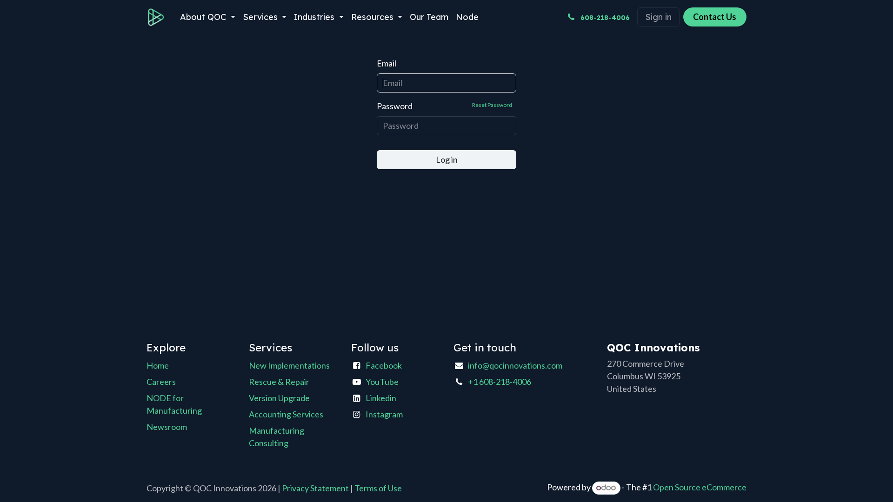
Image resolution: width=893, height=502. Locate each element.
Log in (447, 159)
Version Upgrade (279, 398)
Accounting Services (286, 414)
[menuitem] (207, 17)
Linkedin (381, 398)
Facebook (384, 365)
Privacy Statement (315, 488)
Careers (161, 381)
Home (158, 365)
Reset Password (492, 104)
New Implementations (289, 365)
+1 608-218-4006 (499, 381)
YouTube (382, 381)
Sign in (658, 17)
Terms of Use (378, 488)
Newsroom (167, 427)
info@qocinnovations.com (515, 365)
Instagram (384, 414)
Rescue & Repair (279, 381)
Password (444, 106)
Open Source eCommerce (699, 487)
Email (386, 63)
